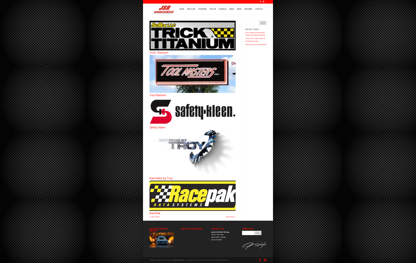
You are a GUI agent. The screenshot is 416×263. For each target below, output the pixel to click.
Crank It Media (178, 260)
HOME (181, 9)
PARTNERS (248, 9)
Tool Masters (158, 95)
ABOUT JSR (191, 9)
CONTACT (259, 9)
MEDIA (231, 9)
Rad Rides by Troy (161, 178)
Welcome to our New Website (255, 44)
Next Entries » (231, 217)
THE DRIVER (202, 9)
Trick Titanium (159, 52)
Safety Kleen (158, 127)
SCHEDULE (222, 9)
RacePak (155, 213)
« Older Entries (155, 217)
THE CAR (212, 9)
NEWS (239, 9)
